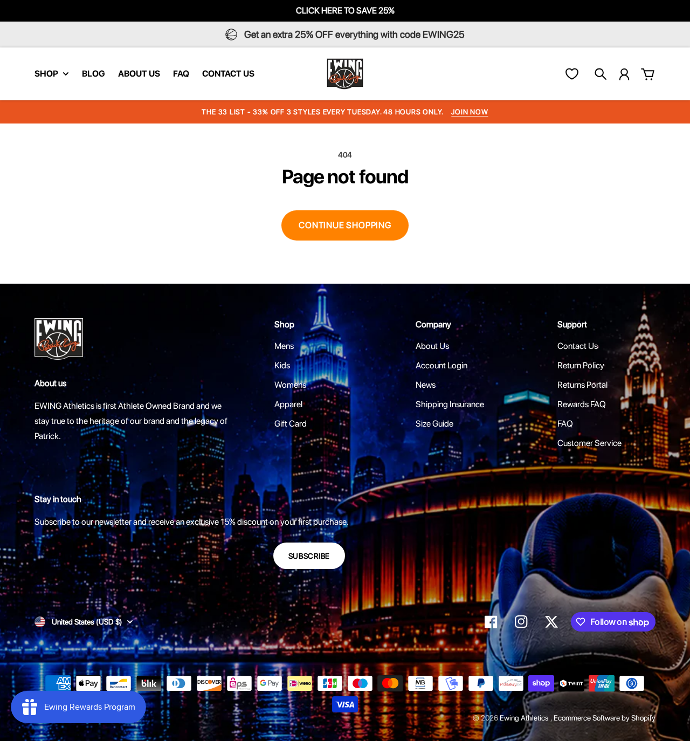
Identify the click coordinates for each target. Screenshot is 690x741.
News (426, 385)
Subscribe (309, 556)
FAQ (565, 423)
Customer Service (589, 443)
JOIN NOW (469, 112)
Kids (282, 365)
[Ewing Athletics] (345, 74)
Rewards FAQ (581, 404)
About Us (432, 346)
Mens (284, 346)
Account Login (441, 365)
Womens (290, 385)
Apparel (288, 404)
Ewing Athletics (525, 717)
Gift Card (290, 423)
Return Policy (580, 365)
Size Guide (434, 423)
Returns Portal (582, 385)
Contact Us (577, 346)
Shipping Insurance (450, 404)
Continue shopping (345, 225)
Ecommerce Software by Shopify (605, 717)
